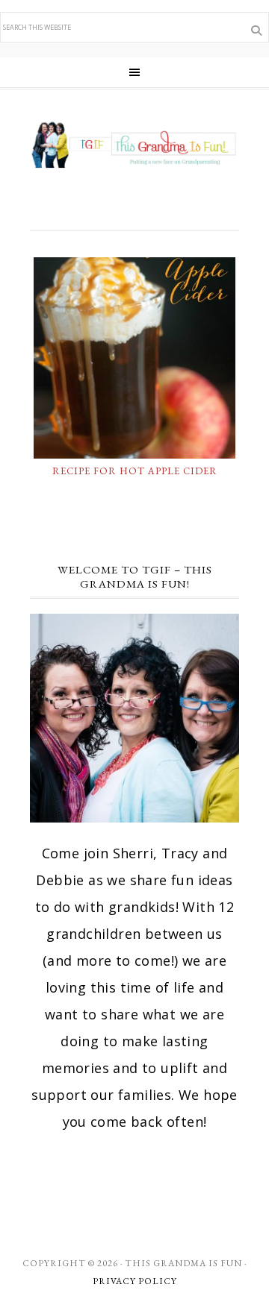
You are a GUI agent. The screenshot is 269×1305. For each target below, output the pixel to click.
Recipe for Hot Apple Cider (134, 471)
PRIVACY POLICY (135, 1281)
